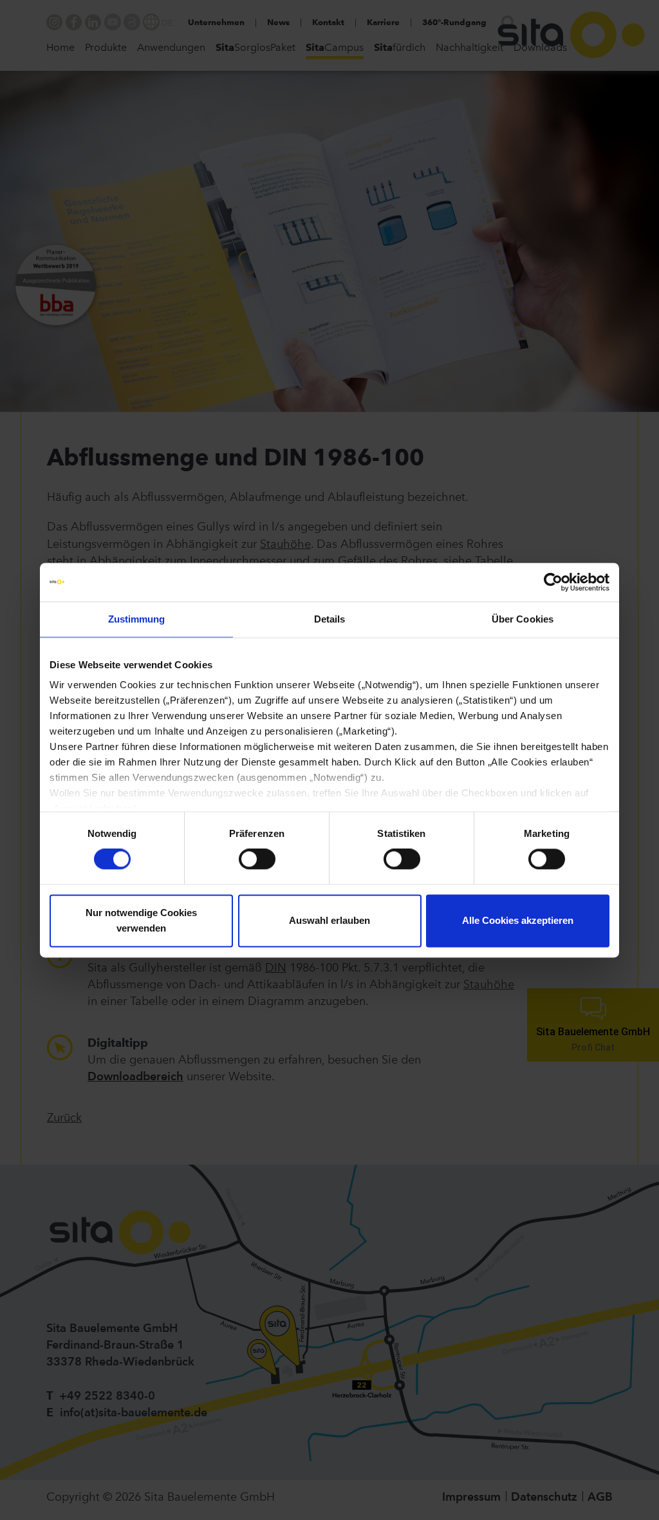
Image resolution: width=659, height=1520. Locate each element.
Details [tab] (330, 619)
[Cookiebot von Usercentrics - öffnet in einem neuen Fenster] (553, 582)
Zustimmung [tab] (136, 619)
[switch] (257, 859)
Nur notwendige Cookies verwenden (141, 920)
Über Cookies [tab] (522, 619)
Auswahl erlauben (329, 920)
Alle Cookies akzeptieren (517, 920)
